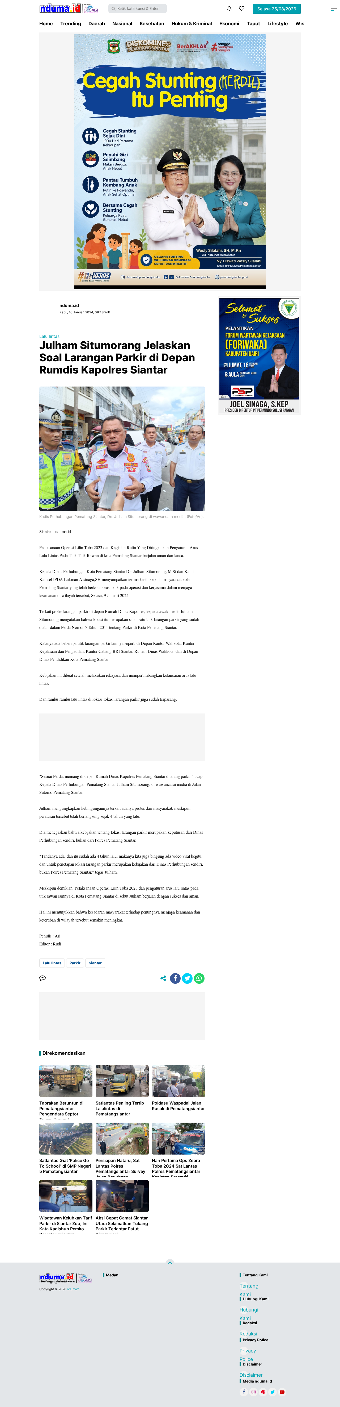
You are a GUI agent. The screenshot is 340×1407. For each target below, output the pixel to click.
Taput (253, 23)
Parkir (75, 963)
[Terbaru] (229, 8)
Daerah (96, 23)
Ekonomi (229, 23)
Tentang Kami (244, 1286)
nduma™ (73, 1289)
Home (46, 23)
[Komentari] (42, 978)
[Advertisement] (158, 1298)
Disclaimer (244, 1375)
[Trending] (242, 8)
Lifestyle (277, 23)
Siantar (95, 963)
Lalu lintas (49, 336)
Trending (70, 23)
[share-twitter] (187, 978)
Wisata (303, 23)
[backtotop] (170, 1263)
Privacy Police (244, 1351)
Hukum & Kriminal (192, 23)
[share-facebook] (175, 978)
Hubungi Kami (244, 1310)
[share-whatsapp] (199, 978)
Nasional (122, 23)
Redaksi (244, 1334)
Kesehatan (152, 23)
